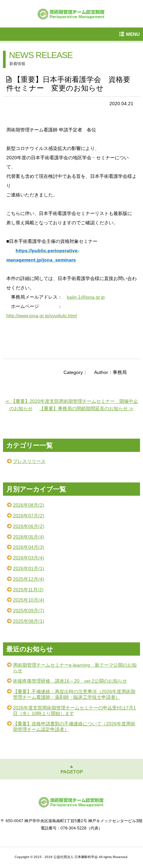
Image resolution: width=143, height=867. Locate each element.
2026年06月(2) (28, 526)
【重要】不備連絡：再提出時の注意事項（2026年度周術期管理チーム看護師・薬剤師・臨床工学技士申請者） (74, 694)
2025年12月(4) (28, 579)
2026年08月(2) (28, 505)
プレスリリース (29, 461)
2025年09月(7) (28, 610)
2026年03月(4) (28, 557)
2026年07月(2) (28, 515)
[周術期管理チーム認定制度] (71, 13)
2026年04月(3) (28, 547)
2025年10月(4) (28, 600)
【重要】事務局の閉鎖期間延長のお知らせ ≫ (86, 408)
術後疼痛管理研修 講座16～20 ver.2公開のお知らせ (70, 681)
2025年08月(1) (28, 621)
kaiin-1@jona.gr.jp (86, 297)
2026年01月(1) (28, 568)
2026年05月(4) (28, 537)
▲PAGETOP (72, 768)
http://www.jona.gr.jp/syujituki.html (41, 315)
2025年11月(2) (28, 589)
